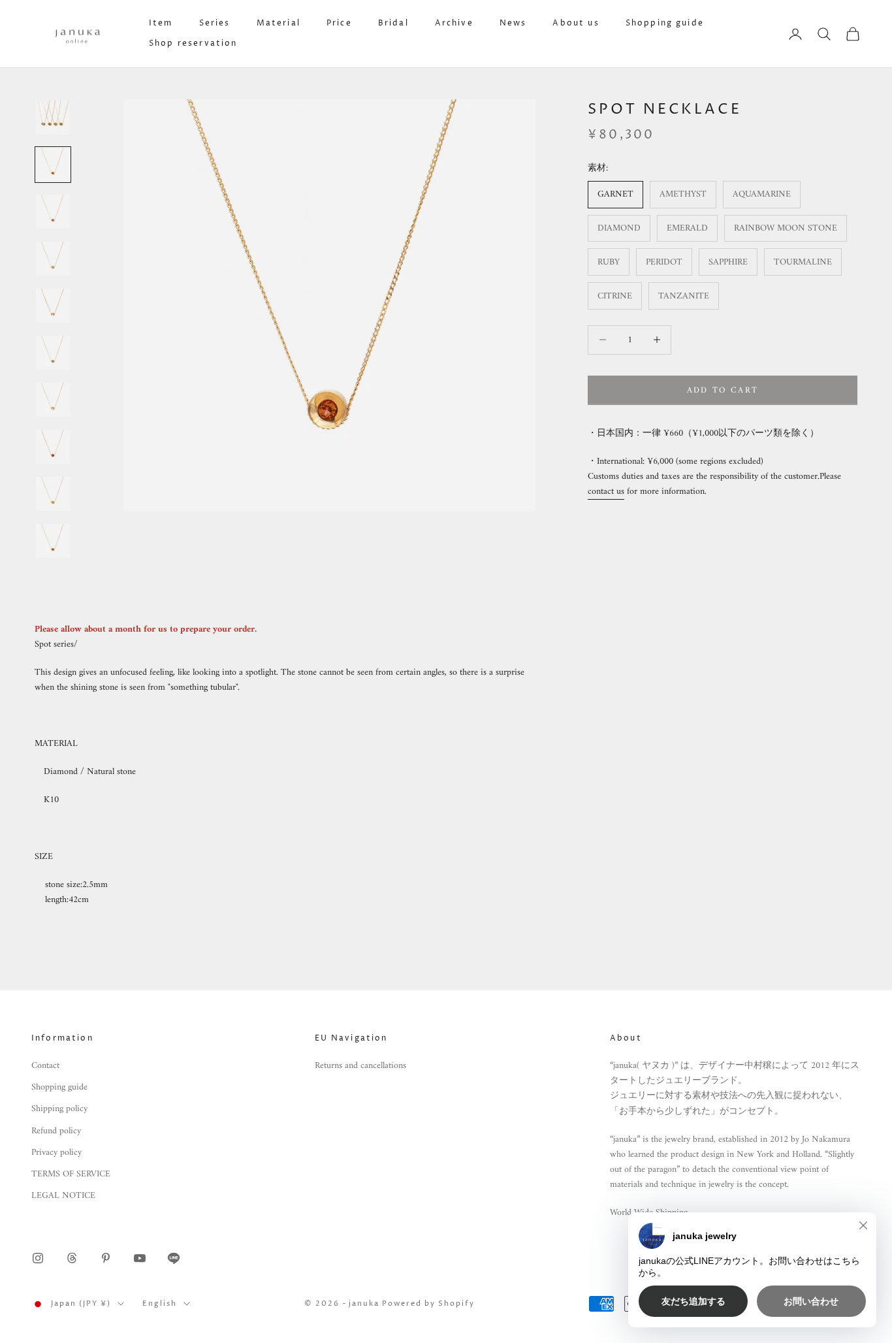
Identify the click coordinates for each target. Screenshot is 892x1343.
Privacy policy (56, 1152)
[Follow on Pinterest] (105, 1258)
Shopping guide (665, 23)
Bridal (393, 23)
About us (575, 23)
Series (215, 23)
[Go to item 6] (53, 352)
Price (339, 23)
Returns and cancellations (360, 1066)
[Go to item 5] (53, 305)
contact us (606, 491)
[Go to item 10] (53, 541)
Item (161, 23)
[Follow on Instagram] (37, 1258)
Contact (45, 1066)
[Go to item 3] (53, 211)
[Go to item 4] (53, 258)
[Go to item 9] (53, 494)
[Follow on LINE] (173, 1258)
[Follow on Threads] (71, 1258)
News (513, 23)
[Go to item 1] (53, 117)
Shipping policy (59, 1109)
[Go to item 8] (53, 447)
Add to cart (723, 389)
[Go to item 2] (53, 164)
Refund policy (56, 1131)
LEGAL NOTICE (63, 1196)
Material (278, 23)
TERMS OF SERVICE (70, 1174)
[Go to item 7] (53, 399)
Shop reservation (193, 43)
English (159, 1303)
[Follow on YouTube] (139, 1258)
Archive (454, 23)
